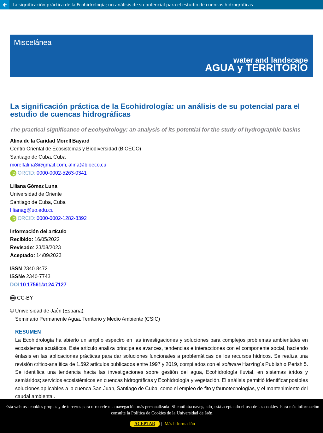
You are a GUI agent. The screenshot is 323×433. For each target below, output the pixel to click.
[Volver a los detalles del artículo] (4, 4)
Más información (180, 423)
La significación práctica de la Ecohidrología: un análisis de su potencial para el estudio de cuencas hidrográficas (133, 5)
